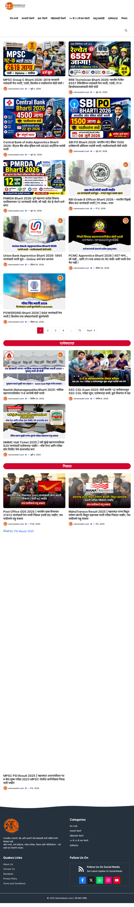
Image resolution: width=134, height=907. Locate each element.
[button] (126, 30)
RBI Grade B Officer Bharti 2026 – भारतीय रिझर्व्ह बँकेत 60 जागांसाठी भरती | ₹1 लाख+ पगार (100, 201)
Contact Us (9, 869)
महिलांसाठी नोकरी (58, 18)
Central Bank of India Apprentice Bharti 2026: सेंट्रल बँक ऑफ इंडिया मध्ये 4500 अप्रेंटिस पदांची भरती (34, 146)
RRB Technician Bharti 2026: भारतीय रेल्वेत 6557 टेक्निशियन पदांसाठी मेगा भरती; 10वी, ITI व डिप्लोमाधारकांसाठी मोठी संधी (96, 83)
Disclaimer (8, 874)
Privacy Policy (10, 878)
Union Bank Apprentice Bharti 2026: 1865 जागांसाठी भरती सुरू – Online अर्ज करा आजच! (32, 257)
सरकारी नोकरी (28, 18)
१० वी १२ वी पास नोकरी (79, 18)
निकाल (124, 18)
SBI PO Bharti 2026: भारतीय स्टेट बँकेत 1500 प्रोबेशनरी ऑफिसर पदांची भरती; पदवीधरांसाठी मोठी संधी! (98, 144)
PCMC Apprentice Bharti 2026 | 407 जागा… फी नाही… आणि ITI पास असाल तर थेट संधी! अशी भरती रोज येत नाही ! (100, 259)
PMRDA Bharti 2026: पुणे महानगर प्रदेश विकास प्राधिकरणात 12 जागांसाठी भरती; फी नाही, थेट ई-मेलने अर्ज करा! (33, 202)
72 (79, 330)
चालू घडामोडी (98, 18)
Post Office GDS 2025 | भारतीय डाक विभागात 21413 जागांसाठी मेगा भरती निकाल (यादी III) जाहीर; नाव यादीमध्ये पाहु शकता (33, 515)
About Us (8, 864)
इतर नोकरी (42, 18)
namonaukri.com (16, 88)
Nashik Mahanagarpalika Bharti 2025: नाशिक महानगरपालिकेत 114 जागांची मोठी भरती (33, 391)
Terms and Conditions (14, 883)
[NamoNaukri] (15, 6)
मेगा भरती (14, 18)
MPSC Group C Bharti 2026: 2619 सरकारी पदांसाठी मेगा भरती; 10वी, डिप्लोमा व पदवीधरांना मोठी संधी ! (33, 81)
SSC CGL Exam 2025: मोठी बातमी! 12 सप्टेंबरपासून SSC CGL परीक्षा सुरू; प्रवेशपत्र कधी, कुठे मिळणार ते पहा (99, 391)
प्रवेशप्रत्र (113, 18)
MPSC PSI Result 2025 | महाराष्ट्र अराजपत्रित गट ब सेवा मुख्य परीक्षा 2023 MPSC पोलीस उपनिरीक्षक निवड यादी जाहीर (34, 779)
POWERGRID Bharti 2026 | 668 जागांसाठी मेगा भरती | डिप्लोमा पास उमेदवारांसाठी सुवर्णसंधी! (32, 314)
